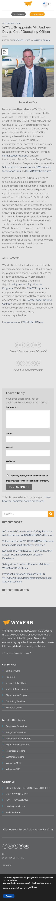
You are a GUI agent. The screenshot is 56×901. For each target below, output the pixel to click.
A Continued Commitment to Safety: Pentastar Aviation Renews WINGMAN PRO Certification (27, 533)
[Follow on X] (28, 363)
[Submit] (51, 514)
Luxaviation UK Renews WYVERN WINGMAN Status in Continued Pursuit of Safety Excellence (27, 554)
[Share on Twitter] (28, 345)
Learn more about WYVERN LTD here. (23, 322)
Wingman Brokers (15, 757)
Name (9, 433)
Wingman (17, 284)
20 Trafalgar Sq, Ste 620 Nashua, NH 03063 (27, 788)
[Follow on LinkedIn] (33, 363)
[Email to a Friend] (33, 345)
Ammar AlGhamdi (41, 40)
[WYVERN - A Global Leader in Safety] (28, 5)
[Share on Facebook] (22, 345)
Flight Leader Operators (17, 744)
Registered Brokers (15, 750)
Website (10, 461)
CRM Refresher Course (38, 171)
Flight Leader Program (14, 155)
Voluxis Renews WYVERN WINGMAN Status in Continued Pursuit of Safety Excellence (27, 543)
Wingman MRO (13, 763)
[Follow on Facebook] (17, 363)
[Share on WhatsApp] (17, 345)
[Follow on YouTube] (38, 363)
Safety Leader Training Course (19, 167)
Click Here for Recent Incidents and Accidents (28, 829)
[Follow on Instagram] (22, 363)
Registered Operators (16, 726)
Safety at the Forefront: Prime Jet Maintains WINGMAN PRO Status (26, 566)
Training (10, 677)
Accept (8, 896)
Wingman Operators (16, 732)
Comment (12, 407)
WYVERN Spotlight (11, 23)
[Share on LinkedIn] (38, 345)
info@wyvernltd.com (16, 806)
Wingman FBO (13, 769)
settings (33, 887)
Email (9, 447)
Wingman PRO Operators (18, 738)
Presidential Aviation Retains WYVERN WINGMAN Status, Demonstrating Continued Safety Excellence (27, 578)
